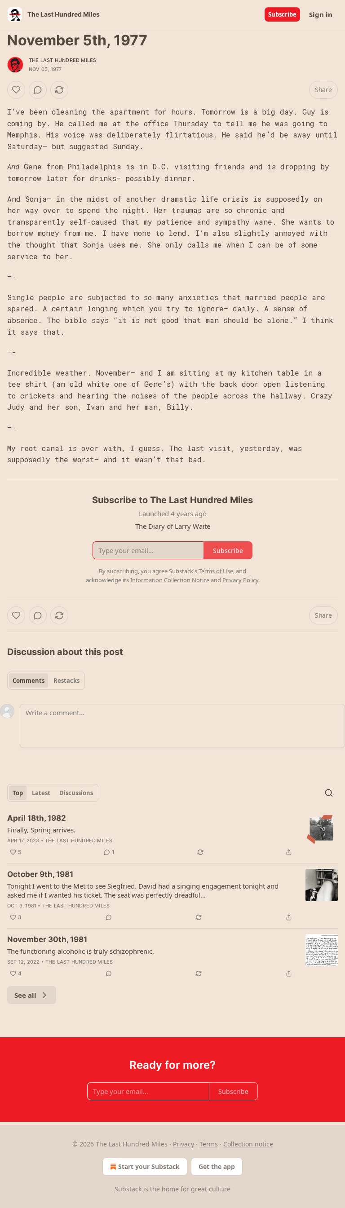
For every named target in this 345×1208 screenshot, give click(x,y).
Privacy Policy (240, 580)
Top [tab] (18, 793)
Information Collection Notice (169, 580)
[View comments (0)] (38, 90)
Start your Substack (149, 1166)
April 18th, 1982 (36, 818)
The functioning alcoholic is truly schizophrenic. (80, 951)
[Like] (16, 90)
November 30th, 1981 (47, 939)
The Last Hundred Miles (62, 60)
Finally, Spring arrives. (41, 829)
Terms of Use (216, 571)
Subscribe (282, 14)
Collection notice (248, 1144)
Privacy (183, 1144)
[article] (172, 835)
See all (25, 995)
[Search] (329, 793)
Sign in (320, 14)
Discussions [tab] (76, 793)
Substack (128, 1189)
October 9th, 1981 (40, 874)
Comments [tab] (28, 681)
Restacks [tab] (66, 681)
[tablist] (46, 681)
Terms (208, 1144)
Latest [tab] (41, 793)
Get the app (217, 1166)
